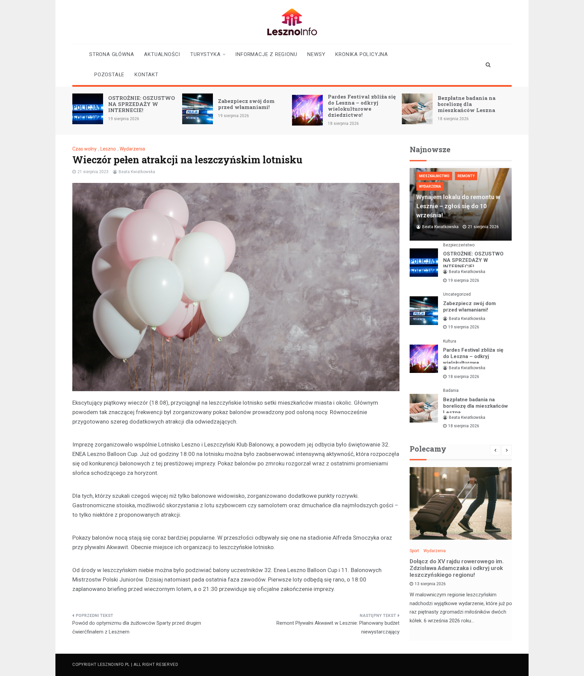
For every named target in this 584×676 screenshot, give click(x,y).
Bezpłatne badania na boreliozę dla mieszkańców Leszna (466, 103)
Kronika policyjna (361, 54)
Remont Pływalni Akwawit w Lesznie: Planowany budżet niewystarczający (337, 627)
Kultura (449, 341)
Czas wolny (84, 149)
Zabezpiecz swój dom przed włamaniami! (246, 104)
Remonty (466, 176)
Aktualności (162, 54)
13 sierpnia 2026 (430, 584)
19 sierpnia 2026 (463, 280)
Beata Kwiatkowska (137, 171)
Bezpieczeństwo (458, 245)
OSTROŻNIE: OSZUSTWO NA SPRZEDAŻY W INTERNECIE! (141, 103)
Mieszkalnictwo (434, 176)
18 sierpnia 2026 (463, 376)
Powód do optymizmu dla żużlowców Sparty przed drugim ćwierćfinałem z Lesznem (136, 627)
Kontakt (147, 75)
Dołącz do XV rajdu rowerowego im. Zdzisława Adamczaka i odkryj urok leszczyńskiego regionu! (457, 568)
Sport (414, 550)
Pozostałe (109, 75)
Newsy (316, 54)
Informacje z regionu (266, 54)
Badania (451, 390)
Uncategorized (457, 294)
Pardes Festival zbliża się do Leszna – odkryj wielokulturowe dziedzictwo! (362, 105)
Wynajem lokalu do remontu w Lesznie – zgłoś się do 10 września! (458, 206)
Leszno (108, 149)
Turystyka (205, 54)
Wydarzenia (132, 149)
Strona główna (111, 54)
